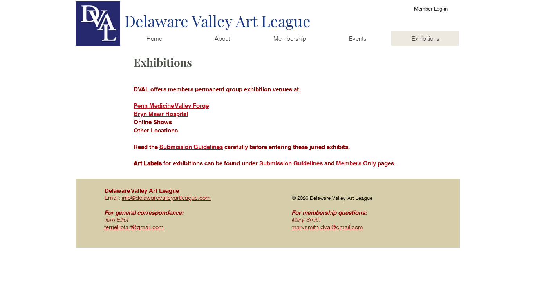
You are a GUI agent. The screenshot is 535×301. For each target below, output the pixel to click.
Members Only (356, 163)
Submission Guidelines (291, 163)
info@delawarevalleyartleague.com (166, 197)
